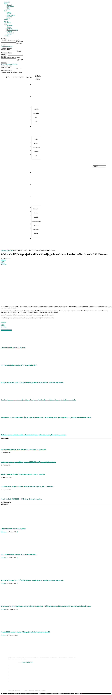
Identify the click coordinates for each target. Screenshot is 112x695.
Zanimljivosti (10, 33)
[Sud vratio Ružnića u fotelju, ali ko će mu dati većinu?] (10, 362)
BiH (8, 8)
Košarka (9, 13)
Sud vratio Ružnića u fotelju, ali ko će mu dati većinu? (19, 365)
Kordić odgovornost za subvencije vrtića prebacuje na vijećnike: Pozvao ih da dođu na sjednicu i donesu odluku (38, 400)
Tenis (8, 18)
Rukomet (9, 16)
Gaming (9, 34)
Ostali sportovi (11, 15)
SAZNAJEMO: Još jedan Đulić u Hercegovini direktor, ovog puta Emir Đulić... (27, 486)
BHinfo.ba (3, 531)
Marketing (6, 35)
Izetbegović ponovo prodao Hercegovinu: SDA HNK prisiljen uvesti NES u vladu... (28, 462)
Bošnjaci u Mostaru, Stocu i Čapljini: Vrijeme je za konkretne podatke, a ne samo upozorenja (32, 382)
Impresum (37, 690)
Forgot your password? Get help (9, 64)
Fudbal (9, 12)
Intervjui (6, 21)
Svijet (8, 9)
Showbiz (9, 31)
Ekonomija (10, 25)
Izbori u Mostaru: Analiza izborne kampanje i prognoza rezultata (23, 474)
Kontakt (43, 690)
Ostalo (5, 24)
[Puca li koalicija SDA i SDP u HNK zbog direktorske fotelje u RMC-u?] (5, 495)
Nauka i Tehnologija (12, 30)
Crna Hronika (7, 22)
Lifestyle (9, 28)
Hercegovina (10, 6)
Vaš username (19, 41)
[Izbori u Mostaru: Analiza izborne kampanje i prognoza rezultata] (5, 471)
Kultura (9, 27)
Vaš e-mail (18, 51)
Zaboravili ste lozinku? (6, 46)
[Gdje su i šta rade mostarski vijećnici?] (10, 344)
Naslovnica (7, 2)
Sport (5, 11)
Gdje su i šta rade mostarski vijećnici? (13, 348)
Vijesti (5, 3)
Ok (81, 693)
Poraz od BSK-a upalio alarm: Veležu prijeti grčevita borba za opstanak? (25, 632)
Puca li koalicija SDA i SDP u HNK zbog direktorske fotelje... (21, 499)
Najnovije (9, 5)
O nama (25, 690)
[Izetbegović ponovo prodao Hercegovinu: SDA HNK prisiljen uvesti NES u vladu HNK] (5, 458)
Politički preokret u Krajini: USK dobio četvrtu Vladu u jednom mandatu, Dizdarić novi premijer (33, 435)
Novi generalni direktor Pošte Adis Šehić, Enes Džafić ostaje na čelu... (24, 449)
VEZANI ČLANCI (6, 330)
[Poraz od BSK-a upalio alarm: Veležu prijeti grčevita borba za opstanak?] (14, 628)
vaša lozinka (19, 43)
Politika (6, 19)
